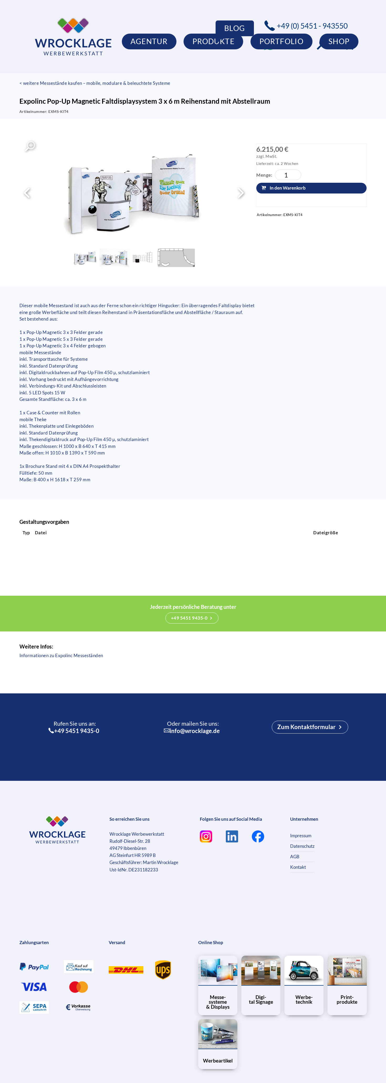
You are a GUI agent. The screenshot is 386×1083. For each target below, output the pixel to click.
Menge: (264, 175)
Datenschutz (302, 846)
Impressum (300, 835)
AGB (294, 856)
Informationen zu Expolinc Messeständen (61, 655)
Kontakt (298, 867)
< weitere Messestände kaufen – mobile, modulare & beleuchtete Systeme (94, 83)
